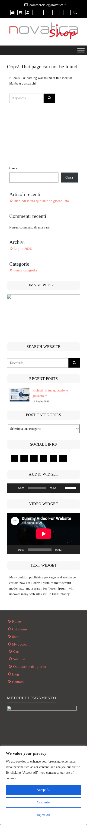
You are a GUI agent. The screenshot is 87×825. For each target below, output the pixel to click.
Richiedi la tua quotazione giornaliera (41, 201)
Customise (43, 802)
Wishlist (19, 659)
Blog (15, 674)
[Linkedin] (34, 458)
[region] (43, 785)
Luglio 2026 (23, 249)
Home (16, 621)
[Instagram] (43, 458)
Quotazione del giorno (29, 666)
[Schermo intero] (74, 549)
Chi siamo (19, 629)
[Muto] (61, 488)
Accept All (44, 790)
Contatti (18, 682)
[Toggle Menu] (81, 50)
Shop (15, 637)
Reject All (43, 815)
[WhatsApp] (53, 458)
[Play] (13, 488)
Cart (16, 651)
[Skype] (63, 458)
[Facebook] (14, 458)
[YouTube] (24, 458)
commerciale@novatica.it (47, 5)
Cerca (13, 168)
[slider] (71, 487)
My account (20, 644)
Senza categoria (25, 270)
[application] (43, 488)
